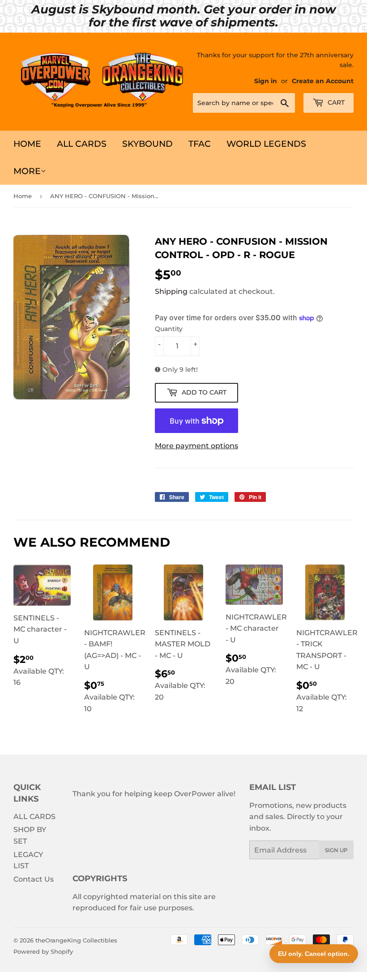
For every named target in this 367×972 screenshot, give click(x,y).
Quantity (169, 329)
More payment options (196, 445)
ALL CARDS (82, 144)
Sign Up (336, 850)
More (27, 171)
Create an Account (323, 81)
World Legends (266, 144)
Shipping (171, 291)
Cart (335, 102)
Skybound (147, 144)
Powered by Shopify (43, 951)
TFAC (199, 144)
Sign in (265, 81)
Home (27, 144)
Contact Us (33, 879)
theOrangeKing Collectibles (76, 940)
